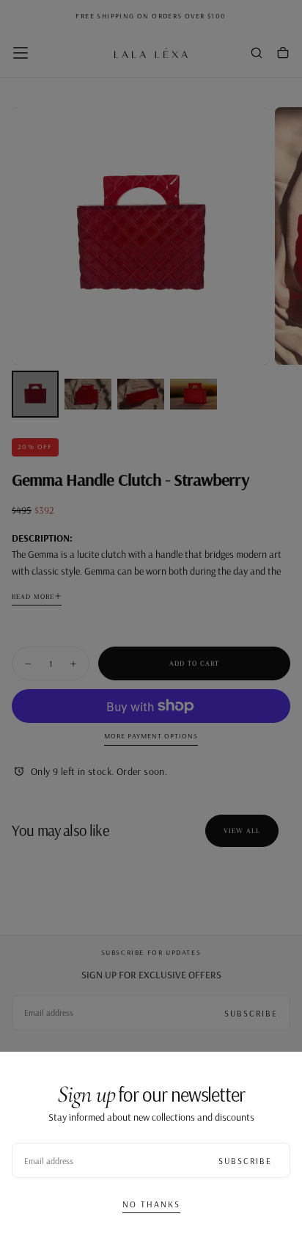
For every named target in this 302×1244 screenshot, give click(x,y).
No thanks (151, 1204)
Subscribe (245, 1160)
